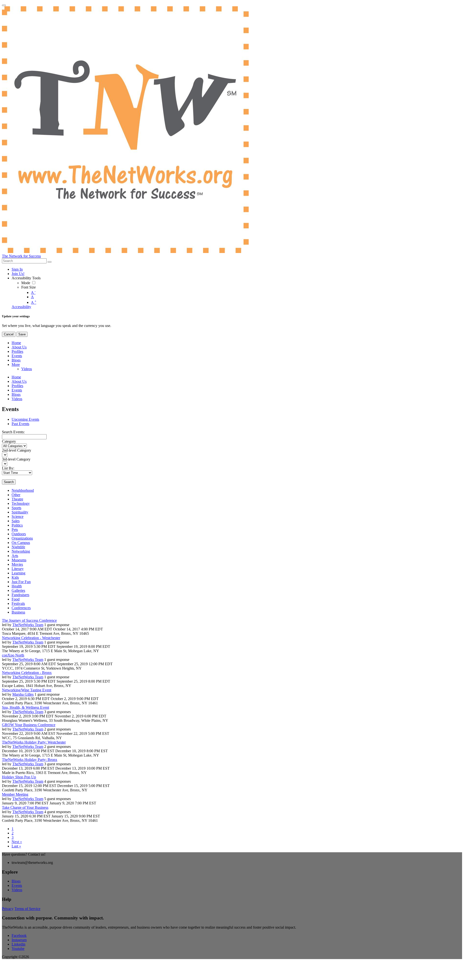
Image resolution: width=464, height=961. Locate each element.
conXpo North (13, 655)
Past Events (20, 424)
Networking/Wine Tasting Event (26, 690)
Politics (17, 525)
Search (9, 482)
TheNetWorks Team (27, 625)
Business (18, 612)
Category (9, 441)
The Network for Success (21, 256)
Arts (15, 556)
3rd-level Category (16, 459)
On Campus (21, 543)
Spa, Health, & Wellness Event (25, 707)
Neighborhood (23, 490)
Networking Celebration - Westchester (31, 638)
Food (16, 599)
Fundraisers (20, 595)
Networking (21, 551)
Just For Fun (21, 582)
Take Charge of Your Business (25, 807)
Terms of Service (27, 909)
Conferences (21, 608)
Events (17, 885)
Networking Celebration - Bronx (27, 673)
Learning (18, 573)
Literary (18, 569)
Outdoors (19, 534)
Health (17, 586)
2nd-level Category (16, 450)
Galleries (18, 590)
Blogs (16, 881)
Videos (17, 890)
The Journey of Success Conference (29, 620)
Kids (15, 577)
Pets (15, 529)
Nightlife (18, 547)
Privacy (8, 909)
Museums (19, 560)
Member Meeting (15, 794)
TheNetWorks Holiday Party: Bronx (29, 760)
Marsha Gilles (23, 694)
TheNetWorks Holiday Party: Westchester (34, 742)
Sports (16, 508)
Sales (16, 521)
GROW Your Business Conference (28, 725)
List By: (8, 468)
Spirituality (20, 512)
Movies (17, 564)
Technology (21, 503)
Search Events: (13, 432)
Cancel (9, 334)
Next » (17, 842)
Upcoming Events (25, 419)
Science (17, 516)
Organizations (22, 538)
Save (22, 334)
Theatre (17, 499)
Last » (16, 846)
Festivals (18, 603)
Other (16, 495)
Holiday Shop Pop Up (19, 777)
